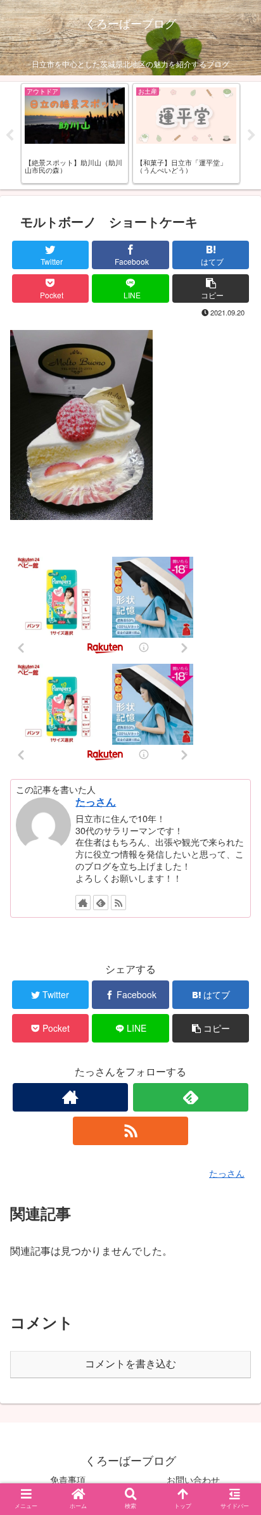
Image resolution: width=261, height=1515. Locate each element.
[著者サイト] (83, 902)
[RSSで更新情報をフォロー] (118, 902)
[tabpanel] (75, 133)
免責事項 (68, 1479)
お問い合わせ (193, 1479)
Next (251, 135)
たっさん (95, 801)
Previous (9, 135)
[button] (234, 1225)
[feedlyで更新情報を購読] (100, 902)
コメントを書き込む (130, 1364)
